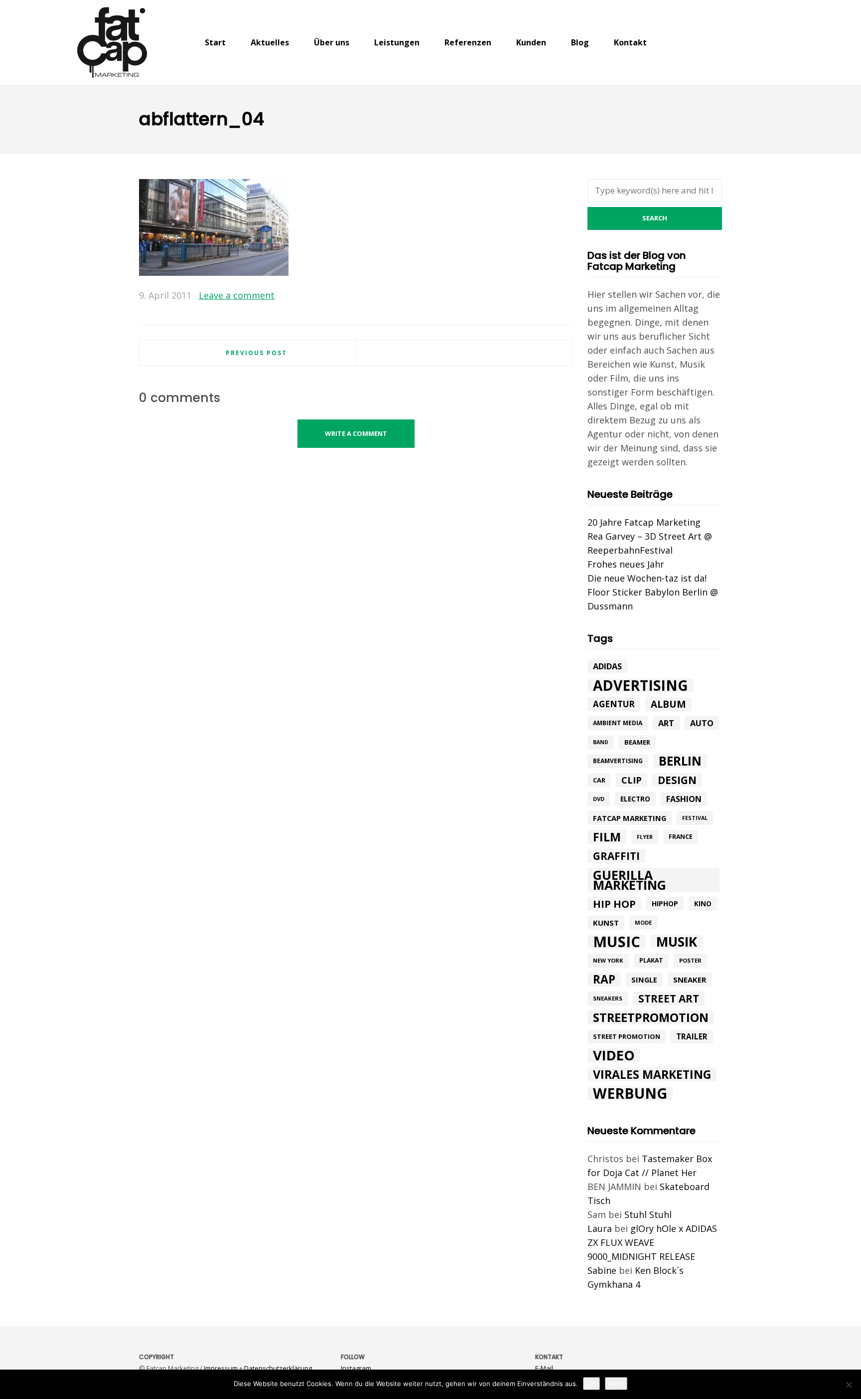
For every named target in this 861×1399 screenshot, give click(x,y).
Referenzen (467, 42)
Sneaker (689, 980)
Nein (616, 1384)
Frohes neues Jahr (625, 564)
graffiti (616, 856)
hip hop (614, 904)
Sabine (601, 1270)
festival (695, 817)
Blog (580, 42)
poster (690, 960)
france (681, 836)
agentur (614, 704)
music (616, 942)
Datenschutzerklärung (278, 1368)
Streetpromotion (651, 1017)
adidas (607, 666)
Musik (676, 942)
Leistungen (397, 42)
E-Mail (544, 1368)
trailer (692, 1036)
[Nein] (849, 1385)
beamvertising (618, 761)
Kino (703, 903)
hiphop (665, 903)
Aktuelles (270, 42)
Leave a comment (237, 295)
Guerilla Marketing (629, 880)
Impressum (221, 1368)
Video (614, 1055)
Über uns (331, 42)
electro (635, 799)
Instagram (356, 1368)
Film (607, 837)
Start (215, 42)
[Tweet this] (536, 295)
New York (608, 960)
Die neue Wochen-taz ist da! (647, 578)
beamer (637, 742)
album (668, 704)
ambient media (617, 723)
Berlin (680, 761)
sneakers (607, 998)
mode (643, 922)
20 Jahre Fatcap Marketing (644, 522)
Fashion (684, 799)
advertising (640, 685)
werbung (630, 1093)
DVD (598, 798)
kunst (606, 923)
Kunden (531, 42)
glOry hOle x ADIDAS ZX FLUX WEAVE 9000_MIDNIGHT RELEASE (652, 1242)
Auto (702, 723)
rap (604, 980)
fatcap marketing (629, 818)
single (644, 980)
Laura (599, 1228)
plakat (651, 960)
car (599, 780)
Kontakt (630, 42)
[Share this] (522, 295)
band (600, 742)
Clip (631, 780)
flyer (645, 836)
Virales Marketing (652, 1074)
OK (591, 1384)
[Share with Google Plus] (551, 295)
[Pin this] (565, 295)
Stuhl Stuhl (648, 1214)
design (677, 780)
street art (668, 998)
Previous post (256, 353)
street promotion (626, 1036)
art (666, 723)
